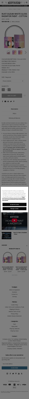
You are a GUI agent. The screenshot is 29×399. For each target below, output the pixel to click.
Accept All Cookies (14, 204)
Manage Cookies (14, 208)
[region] (14, 199)
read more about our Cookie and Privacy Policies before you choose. (13, 199)
